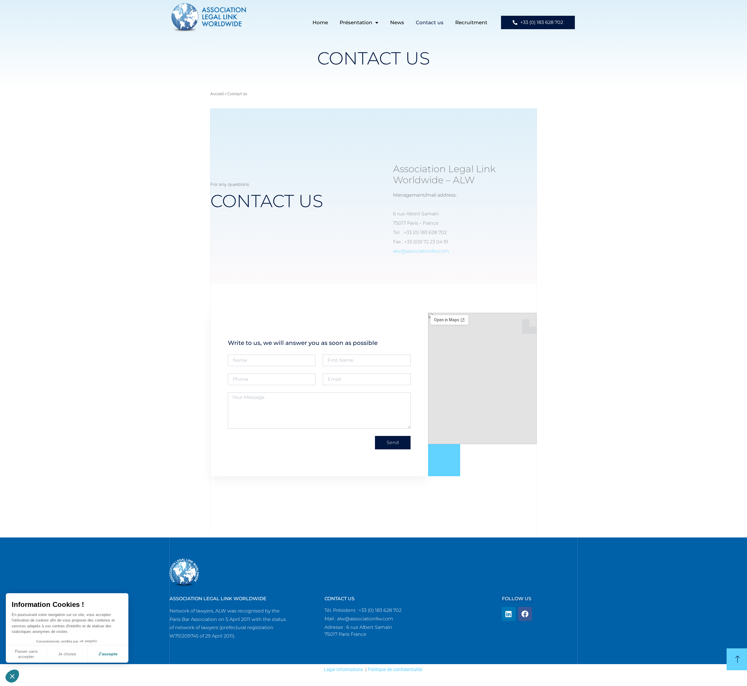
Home (320, 22)
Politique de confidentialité (395, 669)
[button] (12, 676)
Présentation (356, 22)
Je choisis (67, 654)
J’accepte (108, 654)
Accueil (217, 93)
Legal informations (343, 669)
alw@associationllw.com (421, 251)
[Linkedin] (509, 614)
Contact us (430, 22)
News (397, 22)
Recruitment (471, 22)
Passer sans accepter (26, 654)
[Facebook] (525, 614)
